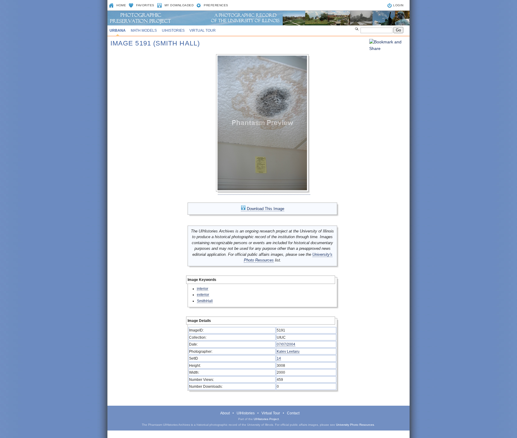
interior (202, 289)
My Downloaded (179, 5)
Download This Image (265, 208)
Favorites (145, 5)
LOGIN (398, 5)
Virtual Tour (202, 30)
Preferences (216, 5)
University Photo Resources (355, 424)
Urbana (118, 30)
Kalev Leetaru (288, 351)
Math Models (144, 30)
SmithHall (205, 301)
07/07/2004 (286, 344)
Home (121, 5)
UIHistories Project (266, 419)
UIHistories (173, 30)
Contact (293, 413)
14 (279, 358)
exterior (203, 294)
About (225, 413)
